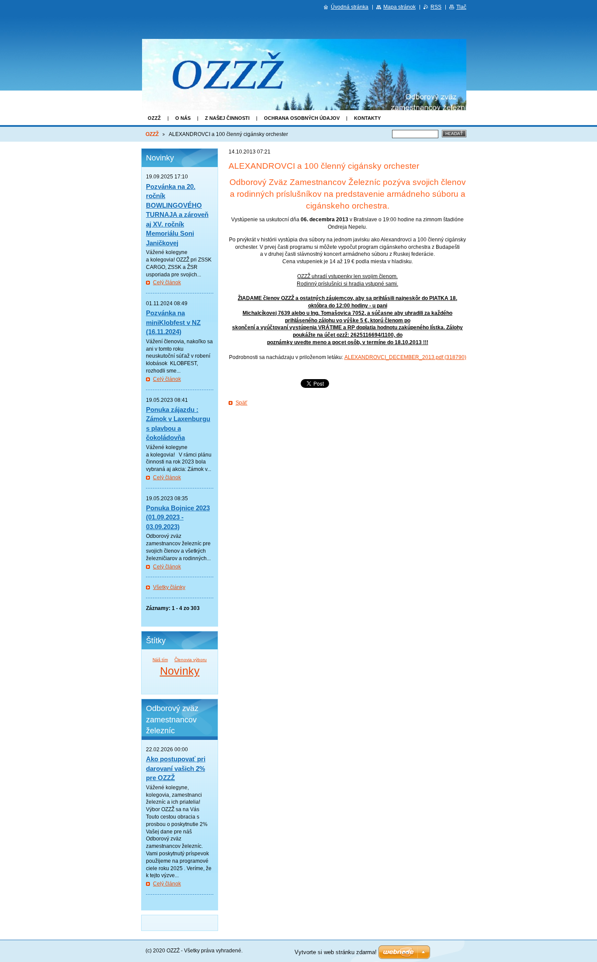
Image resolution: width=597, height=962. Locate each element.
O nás (183, 118)
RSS (435, 7)
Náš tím (160, 659)
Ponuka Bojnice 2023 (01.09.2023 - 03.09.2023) (178, 517)
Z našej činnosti (227, 118)
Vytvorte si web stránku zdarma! (336, 952)
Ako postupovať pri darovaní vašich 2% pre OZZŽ (175, 768)
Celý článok (167, 282)
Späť (241, 403)
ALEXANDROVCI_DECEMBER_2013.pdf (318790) (405, 357)
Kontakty (367, 118)
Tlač (461, 7)
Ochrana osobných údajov (302, 118)
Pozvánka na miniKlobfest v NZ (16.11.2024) (173, 322)
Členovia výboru (190, 659)
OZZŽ (154, 118)
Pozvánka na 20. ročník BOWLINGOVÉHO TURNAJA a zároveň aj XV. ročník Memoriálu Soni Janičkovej (177, 215)
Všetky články (169, 587)
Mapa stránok (399, 7)
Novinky (180, 671)
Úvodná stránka (349, 7)
